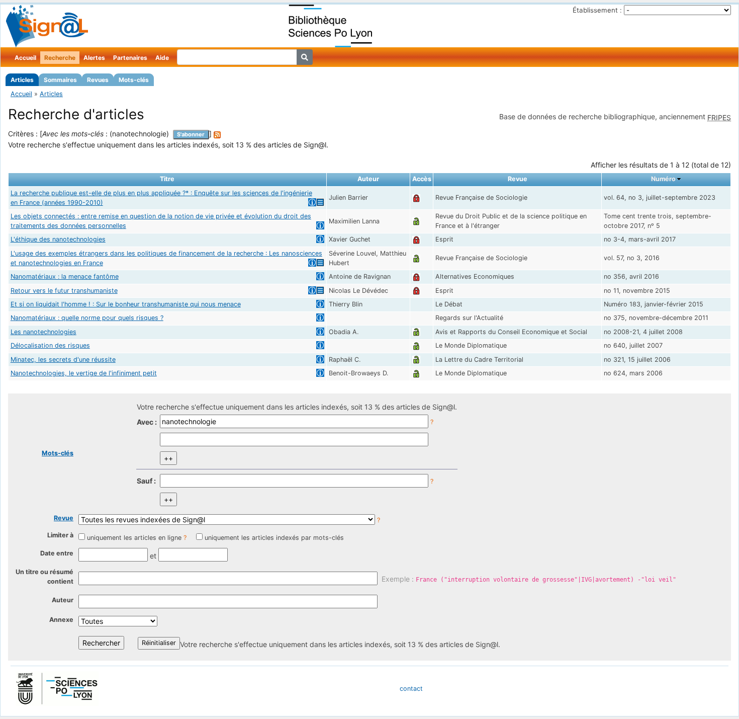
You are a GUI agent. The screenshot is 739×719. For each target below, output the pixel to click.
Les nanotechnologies (43, 332)
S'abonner (191, 134)
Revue (63, 518)
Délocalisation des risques (50, 345)
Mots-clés (134, 80)
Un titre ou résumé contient (44, 576)
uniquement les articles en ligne (134, 537)
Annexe (61, 619)
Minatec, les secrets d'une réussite (63, 359)
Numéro (663, 179)
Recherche (59, 57)
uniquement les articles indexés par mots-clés (274, 537)
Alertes (94, 57)
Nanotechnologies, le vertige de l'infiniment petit (84, 373)
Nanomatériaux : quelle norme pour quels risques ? (87, 318)
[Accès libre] (416, 221)
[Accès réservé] (416, 197)
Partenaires (130, 57)
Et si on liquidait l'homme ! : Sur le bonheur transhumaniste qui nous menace (126, 304)
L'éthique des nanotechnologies (58, 239)
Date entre (56, 553)
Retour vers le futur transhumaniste (64, 290)
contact (411, 688)
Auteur (62, 600)
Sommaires (60, 80)
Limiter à (60, 535)
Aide (162, 57)
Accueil (25, 57)
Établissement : (597, 10)
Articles (22, 80)
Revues (98, 80)
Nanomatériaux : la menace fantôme (65, 276)
